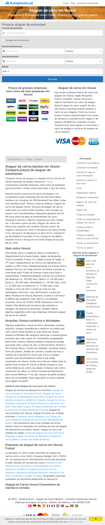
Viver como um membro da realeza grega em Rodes (92, 365)
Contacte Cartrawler (87, 3)
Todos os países (84, 247)
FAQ (73, 3)
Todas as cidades (85, 214)
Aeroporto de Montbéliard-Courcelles (40, 466)
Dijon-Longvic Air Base (28, 406)
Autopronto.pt (21, 3)
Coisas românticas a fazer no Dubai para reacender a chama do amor (92, 323)
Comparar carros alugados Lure (32, 416)
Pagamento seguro (86, 192)
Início (66, 3)
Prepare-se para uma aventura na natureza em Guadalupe (92, 346)
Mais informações (75, 522)
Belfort (8, 423)
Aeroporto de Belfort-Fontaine (21, 469)
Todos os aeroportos (87, 243)
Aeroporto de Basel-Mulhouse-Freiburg (27, 409)
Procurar (52, 79)
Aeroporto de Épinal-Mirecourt (32, 403)
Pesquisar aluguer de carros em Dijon (44, 432)
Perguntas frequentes (87, 197)
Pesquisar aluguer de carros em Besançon (27, 436)
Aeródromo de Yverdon (54, 406)
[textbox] (52, 33)
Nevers (45, 439)
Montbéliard (54, 419)
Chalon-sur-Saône (30, 439)
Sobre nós (81, 210)
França (49, 181)
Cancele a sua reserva (87, 163)
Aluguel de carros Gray (34, 419)
